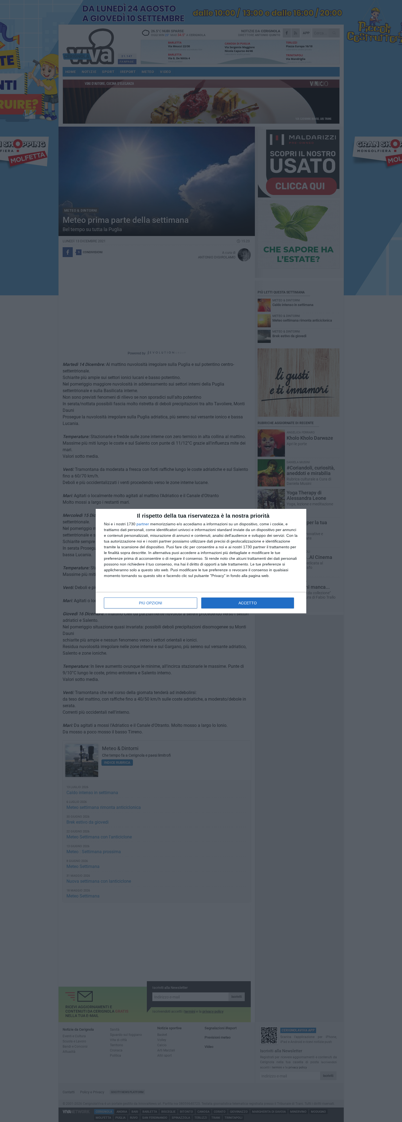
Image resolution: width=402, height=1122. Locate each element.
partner (142, 524)
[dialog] (201, 561)
